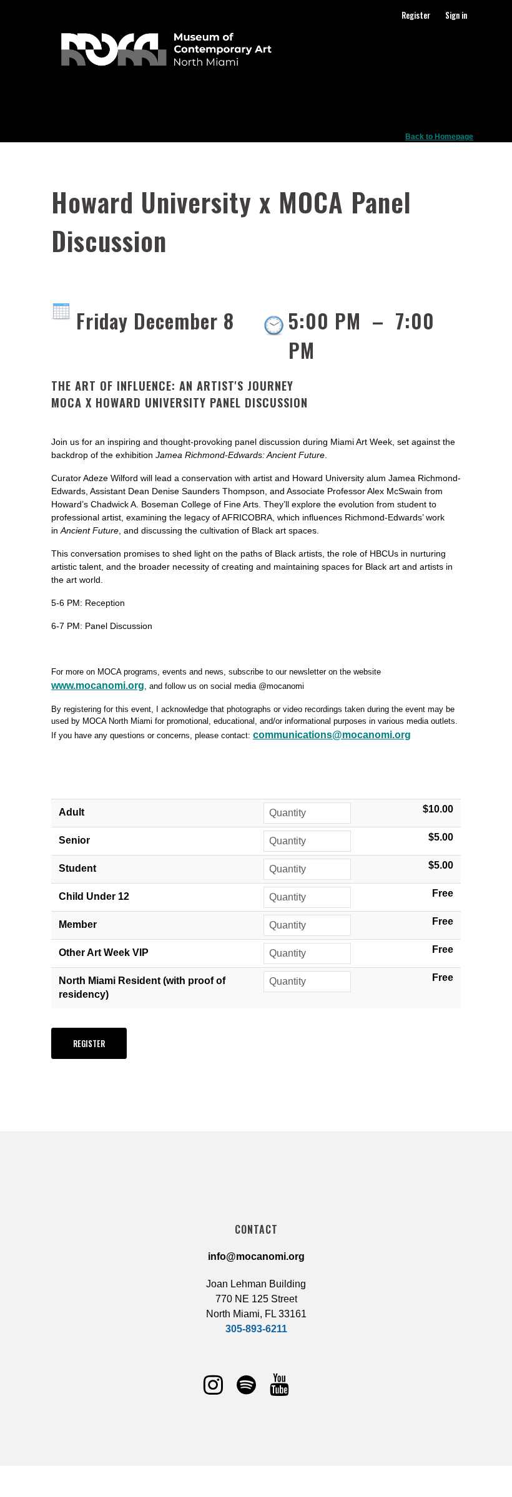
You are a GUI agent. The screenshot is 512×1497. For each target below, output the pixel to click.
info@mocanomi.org (256, 1256)
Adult (71, 812)
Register (415, 15)
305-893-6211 (256, 1329)
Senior (74, 840)
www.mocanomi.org (97, 685)
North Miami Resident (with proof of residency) (142, 987)
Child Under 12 (94, 896)
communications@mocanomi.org (332, 734)
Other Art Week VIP (104, 952)
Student (77, 868)
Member (78, 924)
